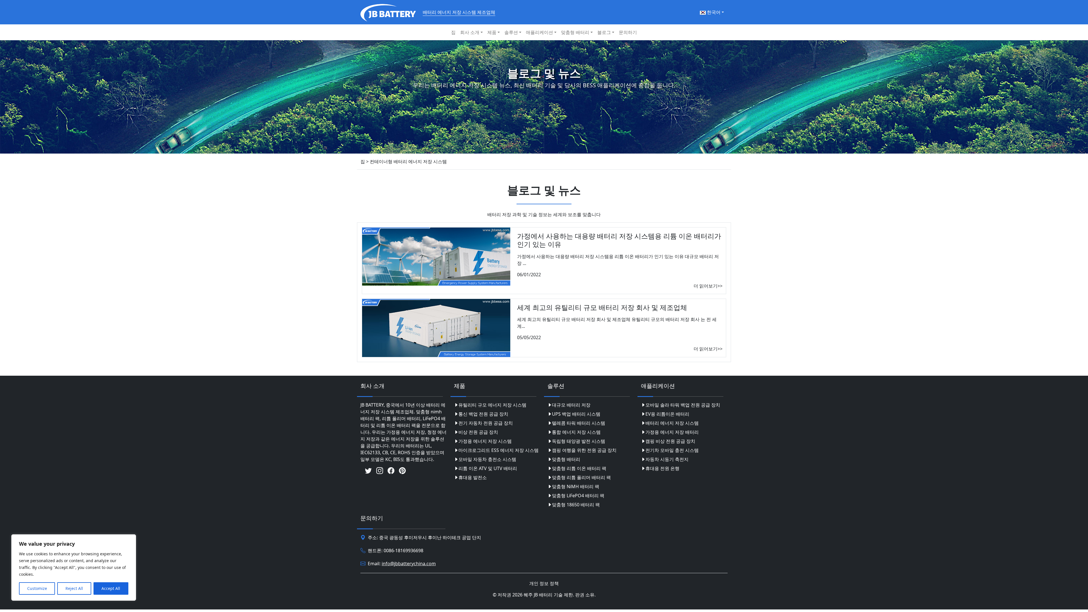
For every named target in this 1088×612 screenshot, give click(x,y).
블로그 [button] (604, 32)
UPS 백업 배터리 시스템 (576, 414)
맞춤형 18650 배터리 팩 (576, 505)
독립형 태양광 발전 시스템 (578, 441)
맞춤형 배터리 (566, 459)
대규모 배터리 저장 (571, 405)
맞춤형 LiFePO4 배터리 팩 (578, 495)
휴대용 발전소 (472, 477)
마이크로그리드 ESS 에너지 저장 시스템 (498, 450)
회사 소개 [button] (469, 32)
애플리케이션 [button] (539, 32)
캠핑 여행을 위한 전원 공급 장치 (584, 450)
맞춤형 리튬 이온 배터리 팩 (579, 468)
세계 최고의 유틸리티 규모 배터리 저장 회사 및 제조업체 (602, 307)
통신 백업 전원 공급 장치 (483, 414)
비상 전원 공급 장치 (478, 432)
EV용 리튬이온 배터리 (667, 414)
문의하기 (628, 32)
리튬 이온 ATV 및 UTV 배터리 (487, 468)
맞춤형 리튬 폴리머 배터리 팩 (581, 477)
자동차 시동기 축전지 (666, 459)
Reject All (74, 588)
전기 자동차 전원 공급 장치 (485, 423)
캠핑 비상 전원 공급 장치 (670, 441)
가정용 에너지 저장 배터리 (672, 432)
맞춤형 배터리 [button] (575, 32)
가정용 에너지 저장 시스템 (485, 441)
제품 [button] (491, 32)
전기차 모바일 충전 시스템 (672, 450)
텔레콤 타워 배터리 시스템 (578, 423)
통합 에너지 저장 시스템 (576, 432)
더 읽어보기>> (708, 286)
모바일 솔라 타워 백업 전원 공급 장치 (682, 405)
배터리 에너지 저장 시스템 (672, 423)
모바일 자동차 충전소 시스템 (487, 459)
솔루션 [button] (511, 32)
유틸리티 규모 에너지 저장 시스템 (492, 405)
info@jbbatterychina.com (409, 563)
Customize (37, 588)
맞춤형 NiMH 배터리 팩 (575, 486)
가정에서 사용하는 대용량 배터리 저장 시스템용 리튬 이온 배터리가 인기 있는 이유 (619, 240)
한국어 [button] (713, 12)
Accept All (110, 588)
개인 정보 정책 (544, 583)
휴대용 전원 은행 (662, 468)
